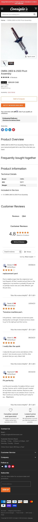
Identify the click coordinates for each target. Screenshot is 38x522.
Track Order (20, 512)
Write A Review (19, 242)
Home (3, 20)
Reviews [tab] (15, 216)
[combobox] (16, 14)
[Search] (34, 14)
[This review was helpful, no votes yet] (29, 295)
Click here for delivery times (11, 120)
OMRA (7, 85)
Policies (30, 518)
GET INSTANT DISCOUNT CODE (19, 274)
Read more (10, 397)
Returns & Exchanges (7, 512)
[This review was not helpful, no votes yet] (33, 295)
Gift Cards (29, 512)
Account (3, 510)
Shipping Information (14, 510)
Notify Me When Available (13, 105)
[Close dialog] (37, 244)
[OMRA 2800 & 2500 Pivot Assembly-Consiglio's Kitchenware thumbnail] (4, 63)
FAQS (2, 515)
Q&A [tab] (24, 216)
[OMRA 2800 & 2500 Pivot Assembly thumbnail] (11, 63)
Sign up (6, 490)
